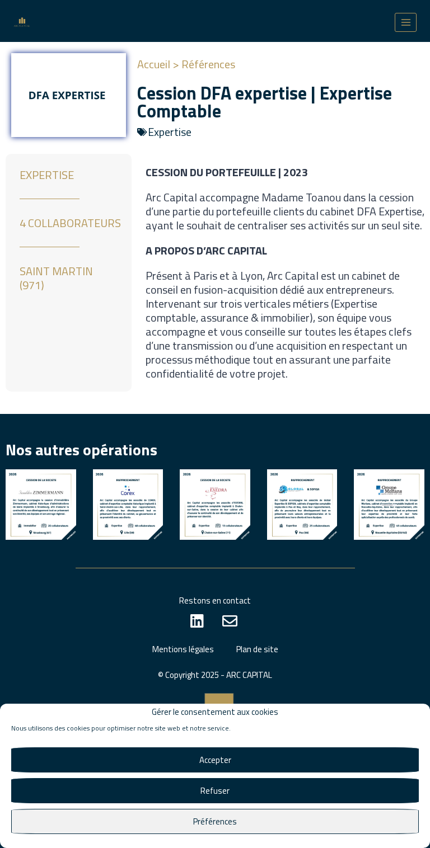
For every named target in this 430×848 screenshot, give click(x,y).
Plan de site (257, 649)
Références (208, 64)
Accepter (215, 759)
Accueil (153, 64)
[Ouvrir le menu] (406, 22)
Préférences (215, 821)
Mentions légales (183, 649)
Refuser (215, 790)
